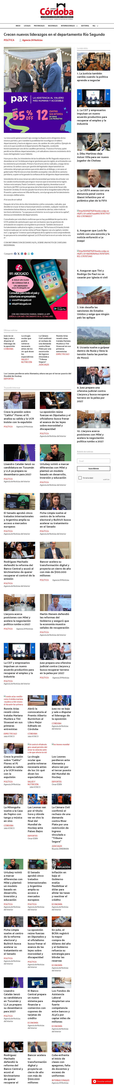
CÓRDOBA (8, 349)
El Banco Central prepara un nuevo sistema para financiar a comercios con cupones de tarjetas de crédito (37, 1005)
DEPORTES (8, 379)
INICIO (18, 26)
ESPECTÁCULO (62, 354)
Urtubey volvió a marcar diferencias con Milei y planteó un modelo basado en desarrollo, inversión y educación (54, 471)
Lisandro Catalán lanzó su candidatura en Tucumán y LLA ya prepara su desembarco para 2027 (19, 469)
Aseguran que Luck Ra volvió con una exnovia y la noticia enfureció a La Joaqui (93, 235)
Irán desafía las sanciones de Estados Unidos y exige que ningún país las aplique (93, 312)
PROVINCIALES (39, 26)
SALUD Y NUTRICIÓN (26, 360)
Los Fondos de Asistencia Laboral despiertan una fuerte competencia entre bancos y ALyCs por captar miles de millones (61, 1006)
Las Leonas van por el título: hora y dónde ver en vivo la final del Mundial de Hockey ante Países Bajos (37, 819)
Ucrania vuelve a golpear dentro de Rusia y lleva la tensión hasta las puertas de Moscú (93, 352)
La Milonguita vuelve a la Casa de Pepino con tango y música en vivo (13, 814)
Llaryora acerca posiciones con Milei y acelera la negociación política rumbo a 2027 (17, 619)
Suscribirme (94, 468)
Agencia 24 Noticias (32, 40)
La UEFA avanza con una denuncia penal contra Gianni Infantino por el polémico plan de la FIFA (93, 195)
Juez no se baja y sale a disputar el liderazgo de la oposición (9, 341)
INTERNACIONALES (68, 26)
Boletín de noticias (85, 451)
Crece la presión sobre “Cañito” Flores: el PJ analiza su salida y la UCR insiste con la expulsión (19, 417)
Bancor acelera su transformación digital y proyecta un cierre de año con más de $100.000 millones (55, 569)
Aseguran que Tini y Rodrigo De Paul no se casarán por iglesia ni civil (92, 274)
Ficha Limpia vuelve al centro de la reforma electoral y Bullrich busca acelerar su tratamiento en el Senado (55, 520)
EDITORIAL (85, 26)
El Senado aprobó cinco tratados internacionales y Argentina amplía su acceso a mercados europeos (19, 520)
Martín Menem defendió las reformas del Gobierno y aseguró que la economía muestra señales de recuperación (54, 621)
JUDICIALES (44, 364)
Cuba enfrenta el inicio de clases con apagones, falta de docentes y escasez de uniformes (61, 1065)
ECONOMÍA (57, 904)
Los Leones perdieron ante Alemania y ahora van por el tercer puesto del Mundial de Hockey (37, 375)
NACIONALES (52, 26)
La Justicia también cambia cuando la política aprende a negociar (92, 77)
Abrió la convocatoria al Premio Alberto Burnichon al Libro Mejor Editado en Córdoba (37, 719)
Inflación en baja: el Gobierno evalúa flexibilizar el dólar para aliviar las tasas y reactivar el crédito (61, 886)
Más (94, 26)
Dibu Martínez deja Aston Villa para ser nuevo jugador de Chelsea (93, 157)
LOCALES (27, 26)
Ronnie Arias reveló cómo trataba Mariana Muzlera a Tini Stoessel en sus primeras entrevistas (63, 343)
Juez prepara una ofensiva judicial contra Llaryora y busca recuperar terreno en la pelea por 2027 (55, 668)
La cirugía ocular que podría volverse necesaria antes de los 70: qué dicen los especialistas (27, 346)
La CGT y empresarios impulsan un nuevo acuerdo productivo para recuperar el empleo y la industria (19, 670)
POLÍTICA (9, 40)
